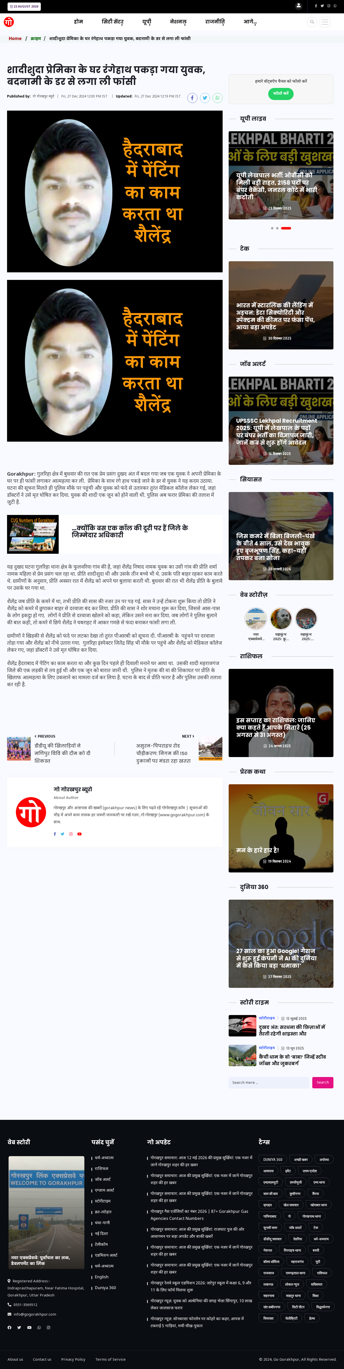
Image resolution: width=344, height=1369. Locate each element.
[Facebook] (57, 834)
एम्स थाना (319, 1182)
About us (15, 1359)
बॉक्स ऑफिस (271, 1261)
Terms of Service (110, 1359)
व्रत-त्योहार (103, 1212)
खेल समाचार (291, 1205)
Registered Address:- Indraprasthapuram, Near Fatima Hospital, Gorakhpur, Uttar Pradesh (46, 1288)
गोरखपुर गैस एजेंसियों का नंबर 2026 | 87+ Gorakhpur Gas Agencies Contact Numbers (199, 1215)
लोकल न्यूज (292, 1284)
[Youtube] (81, 834)
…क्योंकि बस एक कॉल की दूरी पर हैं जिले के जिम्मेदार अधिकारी (130, 532)
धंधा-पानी (102, 1223)
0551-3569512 (25, 1305)
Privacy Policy (73, 1359)
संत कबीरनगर (271, 1307)
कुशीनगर (295, 1193)
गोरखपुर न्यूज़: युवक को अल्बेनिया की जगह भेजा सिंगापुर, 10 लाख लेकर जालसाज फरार (201, 1305)
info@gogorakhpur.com (34, 1314)
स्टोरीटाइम (103, 1201)
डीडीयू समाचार (272, 1239)
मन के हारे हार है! (257, 850)
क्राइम (36, 39)
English (102, 1277)
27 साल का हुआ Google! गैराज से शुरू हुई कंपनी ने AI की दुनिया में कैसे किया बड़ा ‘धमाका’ (276, 958)
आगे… (250, 21)
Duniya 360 (105, 1288)
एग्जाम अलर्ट (104, 1190)
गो (289, 1216)
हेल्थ (312, 1318)
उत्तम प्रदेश (310, 1171)
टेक (316, 1227)
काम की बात (270, 1193)
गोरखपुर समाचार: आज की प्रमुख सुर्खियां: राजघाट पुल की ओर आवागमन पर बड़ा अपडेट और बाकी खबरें (197, 1233)
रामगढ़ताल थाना (295, 1273)
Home (15, 39)
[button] (272, 228)
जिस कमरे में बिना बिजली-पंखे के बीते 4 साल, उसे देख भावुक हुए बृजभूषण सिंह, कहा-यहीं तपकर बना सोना (275, 547)
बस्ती (316, 1250)
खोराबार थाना (319, 1205)
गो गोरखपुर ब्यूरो (43, 96)
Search (323, 1082)
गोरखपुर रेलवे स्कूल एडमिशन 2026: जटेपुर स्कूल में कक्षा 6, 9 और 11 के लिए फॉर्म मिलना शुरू (201, 1287)
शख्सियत (316, 1284)
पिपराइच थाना (292, 1250)
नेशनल (178, 21)
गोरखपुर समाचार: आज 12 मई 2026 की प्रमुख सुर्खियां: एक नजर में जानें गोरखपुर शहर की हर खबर (201, 1162)
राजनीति (215, 21)
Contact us (42, 1359)
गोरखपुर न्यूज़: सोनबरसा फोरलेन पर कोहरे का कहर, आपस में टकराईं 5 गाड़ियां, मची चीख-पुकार (197, 1323)
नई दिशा (101, 1234)
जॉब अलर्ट (103, 1180)
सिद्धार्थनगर (323, 1307)
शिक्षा (316, 1295)
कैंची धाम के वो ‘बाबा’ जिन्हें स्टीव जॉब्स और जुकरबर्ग (292, 1060)
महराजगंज (297, 1261)
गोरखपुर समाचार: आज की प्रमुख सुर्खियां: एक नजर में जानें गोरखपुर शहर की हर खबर (202, 1180)
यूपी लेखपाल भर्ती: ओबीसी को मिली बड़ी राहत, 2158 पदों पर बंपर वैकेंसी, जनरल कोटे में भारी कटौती (276, 186)
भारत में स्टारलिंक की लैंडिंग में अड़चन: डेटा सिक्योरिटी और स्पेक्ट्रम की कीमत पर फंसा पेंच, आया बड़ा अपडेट (275, 316)
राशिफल (101, 1169)
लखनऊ (268, 1284)
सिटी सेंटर (113, 21)
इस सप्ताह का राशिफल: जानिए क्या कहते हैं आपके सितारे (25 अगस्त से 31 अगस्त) (275, 728)
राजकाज (268, 1273)
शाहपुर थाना (293, 1295)
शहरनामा (268, 1295)
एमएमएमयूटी (270, 1182)
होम (78, 21)
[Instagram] (72, 834)
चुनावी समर (270, 1227)
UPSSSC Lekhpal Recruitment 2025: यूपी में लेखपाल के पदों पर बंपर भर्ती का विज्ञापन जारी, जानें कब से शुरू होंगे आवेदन (276, 431)
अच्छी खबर (301, 1159)
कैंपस (315, 1193)
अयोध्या (324, 1159)
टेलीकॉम (101, 1245)
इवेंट (288, 1171)
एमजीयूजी (296, 1182)
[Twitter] (64, 834)
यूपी (146, 21)
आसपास (268, 1171)
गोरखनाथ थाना (311, 1216)
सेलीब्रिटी (291, 1318)
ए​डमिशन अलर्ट (106, 1255)
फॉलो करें (281, 93)
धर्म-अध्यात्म (104, 1158)
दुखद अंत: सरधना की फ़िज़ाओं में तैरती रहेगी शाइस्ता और (292, 1030)
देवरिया (297, 1239)
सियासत (268, 1318)
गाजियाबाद (269, 1216)
